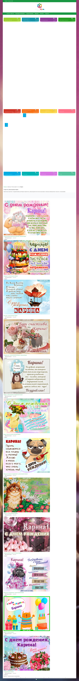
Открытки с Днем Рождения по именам (57, 677)
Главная (18, 677)
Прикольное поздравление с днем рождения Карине (14, 592)
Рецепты (47, 13)
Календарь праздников (20, 13)
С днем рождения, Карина (9, 671)
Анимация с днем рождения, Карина (11, 276)
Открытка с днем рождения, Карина (11, 513)
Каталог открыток (10, 13)
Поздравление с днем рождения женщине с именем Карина (15, 355)
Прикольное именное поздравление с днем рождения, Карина (16, 473)
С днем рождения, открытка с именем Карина (12, 553)
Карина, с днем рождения (9, 632)
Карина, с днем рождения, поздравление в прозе (13, 394)
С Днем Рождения (29, 13)
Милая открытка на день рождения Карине (12, 434)
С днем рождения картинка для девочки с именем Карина (15, 236)
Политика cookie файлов (70, 677)
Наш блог (42, 13)
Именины (36, 13)
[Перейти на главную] (5, 13)
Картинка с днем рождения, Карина (10, 315)
